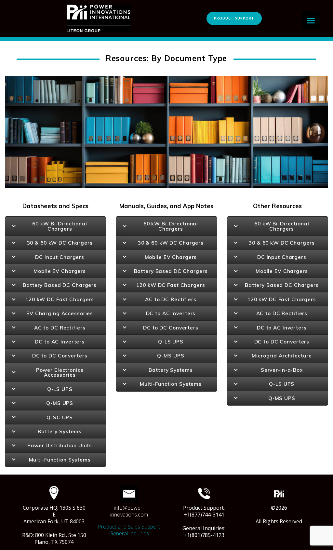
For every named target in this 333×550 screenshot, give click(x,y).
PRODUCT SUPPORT (234, 18)
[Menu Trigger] (311, 20)
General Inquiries (129, 533)
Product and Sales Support (129, 526)
